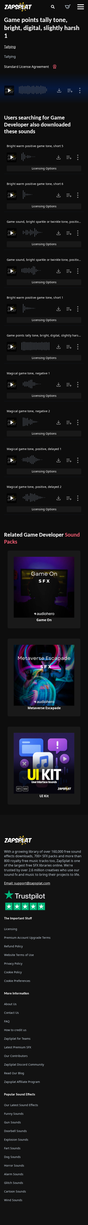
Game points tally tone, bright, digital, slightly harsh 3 (45, 335)
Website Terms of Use (19, 955)
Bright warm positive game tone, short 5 (35, 146)
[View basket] (67, 6)
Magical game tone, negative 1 (28, 373)
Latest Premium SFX (17, 1047)
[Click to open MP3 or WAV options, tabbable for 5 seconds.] (59, 90)
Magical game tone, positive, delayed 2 (34, 487)
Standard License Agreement (26, 66)
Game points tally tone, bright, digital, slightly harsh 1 (41, 28)
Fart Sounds (12, 1148)
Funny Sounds (14, 1114)
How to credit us (15, 1030)
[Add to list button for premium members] (70, 90)
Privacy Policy (13, 963)
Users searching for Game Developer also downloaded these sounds (37, 125)
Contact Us (11, 1013)
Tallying (10, 46)
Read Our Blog (14, 1073)
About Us (10, 1004)
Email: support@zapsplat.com (27, 883)
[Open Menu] (80, 6)
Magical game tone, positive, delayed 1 (34, 449)
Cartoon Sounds (15, 1191)
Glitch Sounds (13, 1183)
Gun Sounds (12, 1122)
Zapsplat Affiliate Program (22, 1082)
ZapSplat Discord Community (24, 1064)
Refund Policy (13, 946)
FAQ (7, 1021)
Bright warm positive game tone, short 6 (35, 184)
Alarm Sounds (13, 1174)
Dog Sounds (12, 1157)
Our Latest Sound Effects (21, 1105)
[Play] (9, 90)
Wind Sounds (13, 1200)
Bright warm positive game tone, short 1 (35, 297)
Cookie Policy (13, 972)
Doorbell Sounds (15, 1131)
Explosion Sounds (16, 1139)
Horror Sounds (14, 1165)
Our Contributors (16, 1056)
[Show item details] (80, 90)
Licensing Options (44, 168)
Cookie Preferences (17, 981)
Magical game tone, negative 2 (28, 411)
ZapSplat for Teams (17, 1039)
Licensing (10, 929)
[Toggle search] (52, 6)
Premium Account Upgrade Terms (27, 938)
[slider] (35, 90)
